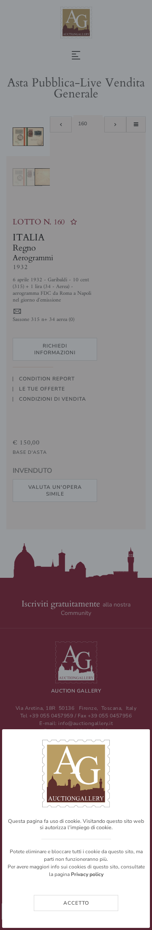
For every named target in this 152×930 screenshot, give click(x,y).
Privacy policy (87, 874)
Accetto (76, 903)
